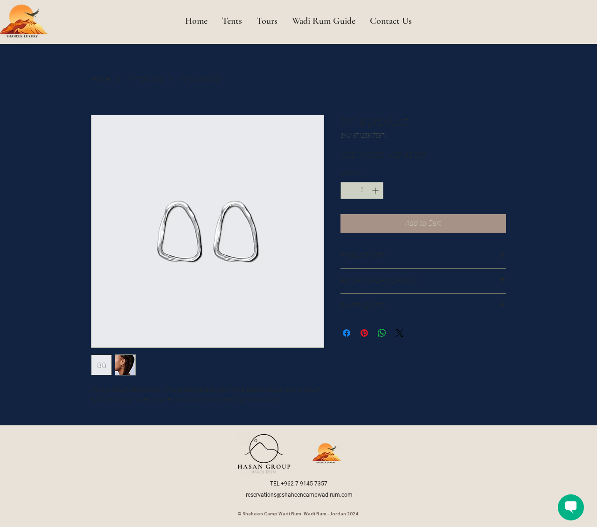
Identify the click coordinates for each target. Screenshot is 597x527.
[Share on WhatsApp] (382, 333)
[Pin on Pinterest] (364, 333)
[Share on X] (399, 333)
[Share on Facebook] (346, 333)
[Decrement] (348, 190)
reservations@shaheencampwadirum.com (299, 495)
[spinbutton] (362, 190)
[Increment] (376, 190)
